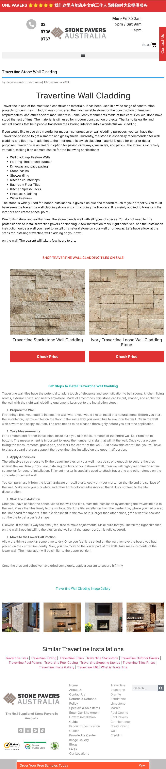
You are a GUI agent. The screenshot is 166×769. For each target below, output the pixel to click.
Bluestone (118, 690)
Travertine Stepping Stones (100, 662)
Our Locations (79, 753)
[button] (83, 55)
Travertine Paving (43, 658)
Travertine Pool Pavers (25, 662)
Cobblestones (121, 722)
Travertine (118, 685)
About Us (75, 690)
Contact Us (77, 694)
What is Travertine (114, 667)
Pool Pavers (119, 717)
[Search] (161, 688)
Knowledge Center (82, 735)
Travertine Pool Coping (61, 662)
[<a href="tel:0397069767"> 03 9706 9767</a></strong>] (31, 24)
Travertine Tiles (16, 658)
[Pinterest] (35, 730)
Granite (116, 694)
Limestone (118, 703)
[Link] (42, 730)
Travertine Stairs (72, 658)
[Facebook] (20, 730)
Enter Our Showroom (84, 713)
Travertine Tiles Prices (139, 662)
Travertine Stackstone (102, 658)
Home (73, 685)
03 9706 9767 (45, 32)
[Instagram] (28, 730)
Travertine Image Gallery (56, 667)
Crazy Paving (120, 726)
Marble (115, 708)
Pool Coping (119, 713)
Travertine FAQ (87, 667)
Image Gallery (79, 740)
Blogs (73, 744)
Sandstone (118, 699)
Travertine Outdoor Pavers (140, 658)
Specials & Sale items (84, 708)
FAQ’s (73, 749)
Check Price (48, 356)
